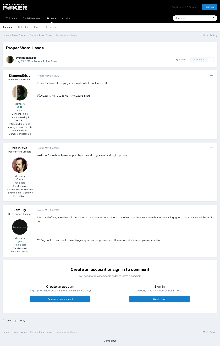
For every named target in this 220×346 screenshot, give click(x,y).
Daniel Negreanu (32, 18)
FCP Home (11, 18)
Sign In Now (159, 299)
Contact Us (110, 340)
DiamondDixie (27, 57)
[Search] (213, 18)
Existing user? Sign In (185, 7)
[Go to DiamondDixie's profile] (10, 59)
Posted (48, 75)
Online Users (52, 27)
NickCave (19, 148)
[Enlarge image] (63, 95)
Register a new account (60, 299)
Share (182, 59)
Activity (66, 18)
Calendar (23, 27)
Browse (51, 18)
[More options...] (211, 76)
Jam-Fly (20, 210)
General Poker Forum (46, 61)
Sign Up (210, 6)
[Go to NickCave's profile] (20, 165)
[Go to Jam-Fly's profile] (20, 227)
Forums (7, 27)
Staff (36, 27)
